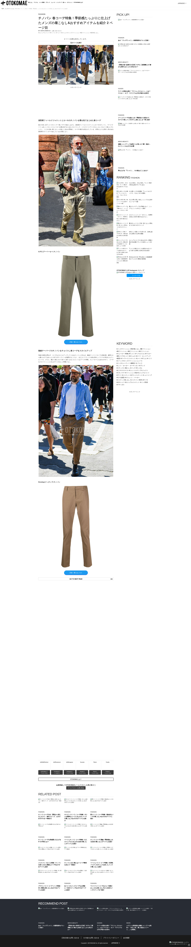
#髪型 (118, 358)
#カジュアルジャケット (132, 382)
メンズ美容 (42, 2)
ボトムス (64, 33)
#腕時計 (132, 363)
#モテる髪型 (120, 377)
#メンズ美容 (144, 382)
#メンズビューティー (123, 363)
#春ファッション (133, 351)
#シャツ (125, 356)
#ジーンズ (120, 361)
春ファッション (85, 33)
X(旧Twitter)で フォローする (44, 772)
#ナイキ (145, 380)
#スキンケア (120, 373)
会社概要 (126, 938)
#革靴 (126, 353)
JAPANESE (181, 3)
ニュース (53, 2)
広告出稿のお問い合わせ (70, 938)
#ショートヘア (147, 375)
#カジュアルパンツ (143, 373)
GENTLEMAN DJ (45, 31)
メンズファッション (10, 8)
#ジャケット (126, 375)
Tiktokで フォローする (95, 772)
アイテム (36, 2)
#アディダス (120, 384)
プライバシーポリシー (111, 938)
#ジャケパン (134, 380)
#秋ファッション (122, 351)
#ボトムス (132, 356)
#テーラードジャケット (128, 358)
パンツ (59, 33)
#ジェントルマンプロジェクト (138, 370)
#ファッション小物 (131, 373)
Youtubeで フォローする (82, 772)
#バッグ (132, 368)
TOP (2, 8)
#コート (138, 358)
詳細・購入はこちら (76, 342)
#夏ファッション (145, 349)
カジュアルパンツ (44, 33)
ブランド (48, 2)
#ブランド (142, 365)
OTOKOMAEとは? (78, 2)
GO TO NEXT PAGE (91, 579)
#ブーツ (119, 375)
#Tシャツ (132, 353)
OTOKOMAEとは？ (76, 779)
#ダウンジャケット (136, 375)
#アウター (148, 353)
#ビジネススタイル (123, 370)
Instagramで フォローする (69, 772)
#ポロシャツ (120, 382)
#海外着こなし (135, 349)
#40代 (140, 380)
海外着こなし (95, 33)
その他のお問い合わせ (91, 938)
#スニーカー (120, 353)
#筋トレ (127, 368)
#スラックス (120, 368)
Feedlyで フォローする (107, 772)
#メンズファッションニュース (132, 361)
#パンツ (149, 358)
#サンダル (139, 368)
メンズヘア (59, 2)
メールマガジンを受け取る (76, 788)
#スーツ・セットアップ (143, 356)
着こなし (30, 2)
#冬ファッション (144, 351)
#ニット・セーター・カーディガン (127, 365)
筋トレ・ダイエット (68, 2)
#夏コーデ (120, 356)
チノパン (17, 8)
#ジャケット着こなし (123, 380)
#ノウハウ (139, 363)
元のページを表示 (75, 43)
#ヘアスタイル (139, 353)
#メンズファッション (123, 349)
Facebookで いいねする (57, 772)
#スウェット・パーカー (132, 377)
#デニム (143, 358)
